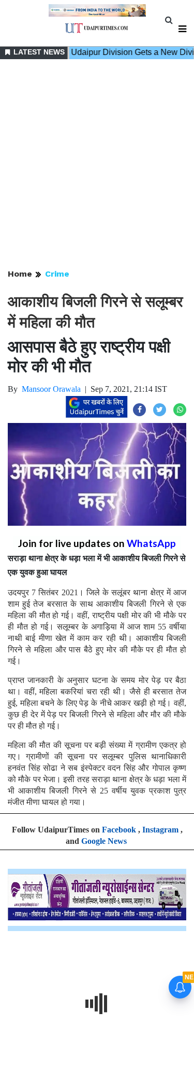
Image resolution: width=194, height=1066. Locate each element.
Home (20, 274)
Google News (104, 841)
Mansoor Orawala (51, 389)
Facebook (119, 829)
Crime (57, 274)
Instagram (160, 829)
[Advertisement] (97, 164)
